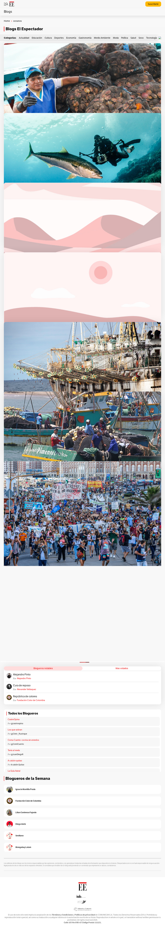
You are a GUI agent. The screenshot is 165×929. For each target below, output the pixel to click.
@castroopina (17, 723)
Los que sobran (15, 729)
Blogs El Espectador (24, 28)
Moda (116, 38)
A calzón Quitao (17, 765)
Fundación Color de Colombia (31, 700)
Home (7, 21)
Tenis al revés (14, 750)
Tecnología (151, 38)
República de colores (25, 696)
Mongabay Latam (23, 847)
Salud (133, 38)
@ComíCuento (17, 744)
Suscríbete (153, 4)
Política (124, 38)
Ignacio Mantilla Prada (25, 789)
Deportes (59, 38)
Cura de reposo (21, 685)
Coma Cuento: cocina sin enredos (23, 740)
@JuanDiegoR (17, 754)
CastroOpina (13, 719)
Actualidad (24, 38)
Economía (71, 38)
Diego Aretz (20, 824)
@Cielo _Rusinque (19, 734)
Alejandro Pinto (21, 674)
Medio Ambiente (102, 38)
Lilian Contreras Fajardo (25, 812)
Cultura (48, 38)
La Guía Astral (14, 771)
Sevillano (19, 835)
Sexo (141, 38)
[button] (160, 37)
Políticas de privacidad (85, 915)
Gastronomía (85, 38)
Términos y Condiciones (62, 915)
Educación (37, 38)
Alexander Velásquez (26, 689)
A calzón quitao (15, 760)
